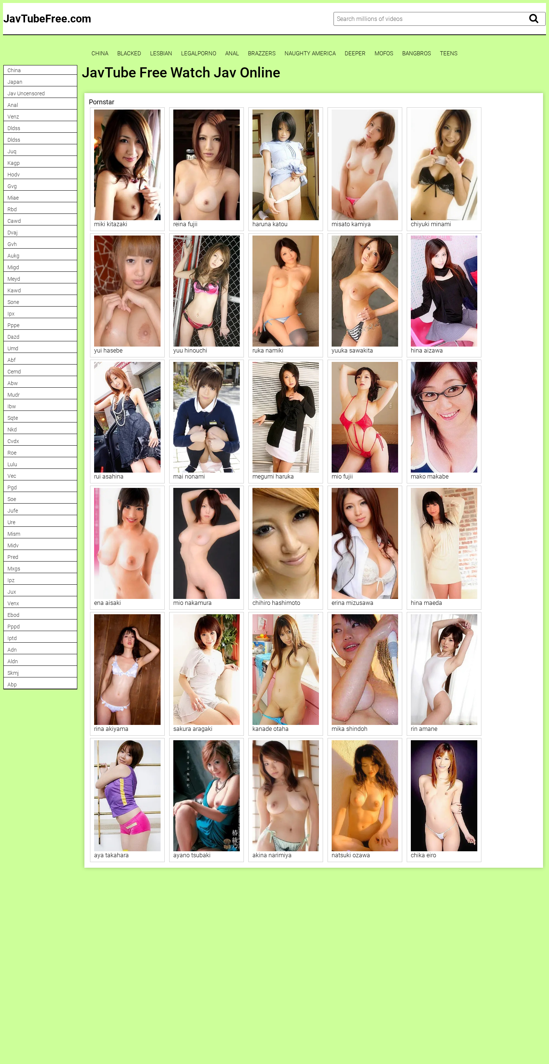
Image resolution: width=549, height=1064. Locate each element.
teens (449, 53)
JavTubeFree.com (47, 18)
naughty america (310, 53)
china (100, 53)
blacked (129, 53)
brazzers (262, 53)
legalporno (198, 53)
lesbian (161, 53)
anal (232, 53)
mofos (384, 53)
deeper (355, 53)
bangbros (416, 53)
